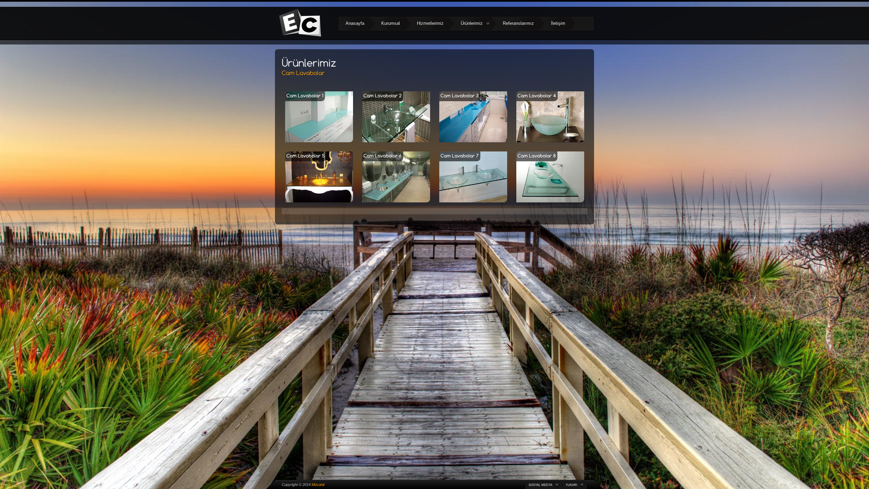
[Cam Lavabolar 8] (550, 200)
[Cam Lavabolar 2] (396, 140)
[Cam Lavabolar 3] (473, 140)
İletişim (558, 23)
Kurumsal (390, 23)
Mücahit (318, 485)
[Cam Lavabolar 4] (550, 140)
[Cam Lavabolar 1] (319, 140)
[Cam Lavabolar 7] (473, 200)
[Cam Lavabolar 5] (319, 200)
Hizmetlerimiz (430, 23)
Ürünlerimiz (472, 23)
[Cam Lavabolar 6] (396, 200)
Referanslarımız (518, 23)
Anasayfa (355, 23)
